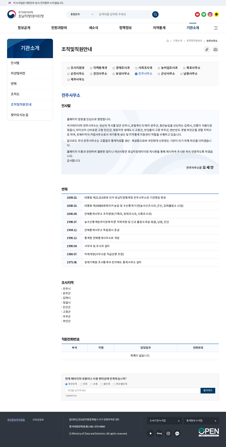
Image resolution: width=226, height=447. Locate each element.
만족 (85, 384)
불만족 (106, 384)
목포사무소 (193, 68)
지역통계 (159, 28)
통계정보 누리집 (193, 421)
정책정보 (125, 28)
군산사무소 (168, 74)
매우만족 (72, 384)
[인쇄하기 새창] (215, 49)
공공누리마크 (208, 432)
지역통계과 (100, 68)
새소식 (93, 28)
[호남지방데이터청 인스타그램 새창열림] (210, 14)
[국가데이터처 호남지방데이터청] (25, 14)
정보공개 (24, 28)
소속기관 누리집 (156, 421)
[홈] (168, 40)
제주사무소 (77, 79)
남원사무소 (190, 74)
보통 (95, 384)
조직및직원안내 (194, 40)
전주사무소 (212, 40)
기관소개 (192, 28)
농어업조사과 (169, 68)
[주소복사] (206, 49)
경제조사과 (123, 68)
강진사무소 (100, 74)
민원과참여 (59, 28)
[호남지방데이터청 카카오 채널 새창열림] (216, 14)
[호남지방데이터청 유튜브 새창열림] (197, 14)
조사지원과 (77, 68)
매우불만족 (121, 384)
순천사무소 (77, 74)
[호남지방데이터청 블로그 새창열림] (203, 14)
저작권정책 (38, 420)
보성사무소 (123, 74)
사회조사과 (145, 68)
